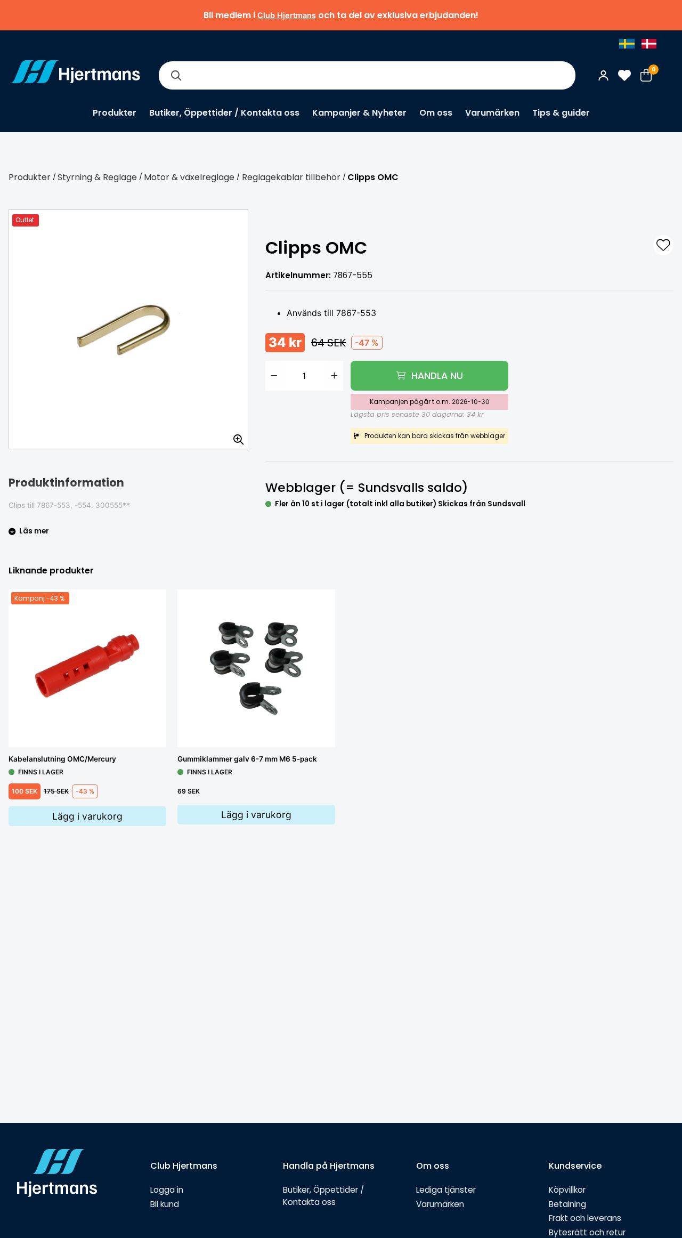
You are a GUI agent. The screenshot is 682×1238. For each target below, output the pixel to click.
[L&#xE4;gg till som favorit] (663, 245)
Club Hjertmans (286, 15)
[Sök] (176, 75)
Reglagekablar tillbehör (291, 177)
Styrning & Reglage (97, 177)
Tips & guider (561, 113)
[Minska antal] (273, 376)
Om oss (435, 113)
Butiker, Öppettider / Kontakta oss (224, 113)
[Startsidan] (75, 75)
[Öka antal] (334, 376)
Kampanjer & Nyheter (359, 113)
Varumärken (492, 113)
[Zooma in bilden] (235, 436)
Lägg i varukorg (87, 816)
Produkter (114, 113)
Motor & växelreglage (189, 177)
